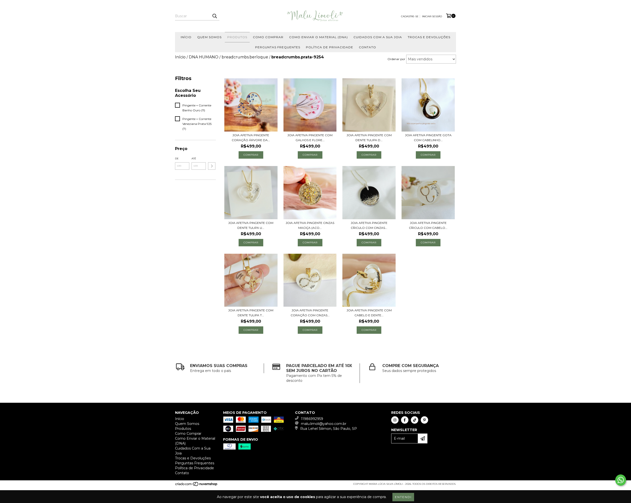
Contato (367, 47)
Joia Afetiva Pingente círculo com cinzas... (369, 225)
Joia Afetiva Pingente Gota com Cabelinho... (428, 137)
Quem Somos (209, 37)
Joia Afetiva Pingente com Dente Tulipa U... (250, 225)
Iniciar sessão (432, 16)
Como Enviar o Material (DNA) (318, 37)
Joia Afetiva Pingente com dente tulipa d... (369, 137)
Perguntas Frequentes (277, 47)
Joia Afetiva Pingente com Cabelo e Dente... (369, 312)
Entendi (403, 497)
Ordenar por (396, 59)
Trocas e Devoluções (429, 37)
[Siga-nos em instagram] (395, 420)
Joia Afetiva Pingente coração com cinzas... (310, 312)
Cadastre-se (410, 16)
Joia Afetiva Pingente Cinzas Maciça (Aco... (310, 225)
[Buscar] (214, 16)
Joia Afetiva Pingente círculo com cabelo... (428, 225)
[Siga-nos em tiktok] (414, 420)
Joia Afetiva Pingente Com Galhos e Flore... (310, 137)
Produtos (237, 37)
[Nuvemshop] (196, 485)
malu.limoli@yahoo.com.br (323, 423)
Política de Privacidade (329, 47)
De (177, 158)
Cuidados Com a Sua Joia (377, 37)
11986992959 (312, 419)
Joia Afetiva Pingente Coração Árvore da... (251, 137)
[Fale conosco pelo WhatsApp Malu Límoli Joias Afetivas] (620, 480)
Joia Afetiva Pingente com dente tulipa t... (250, 312)
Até (194, 158)
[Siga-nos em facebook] (404, 420)
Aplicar (211, 166)
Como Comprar (268, 37)
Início (186, 37)
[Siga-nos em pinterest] (424, 420)
